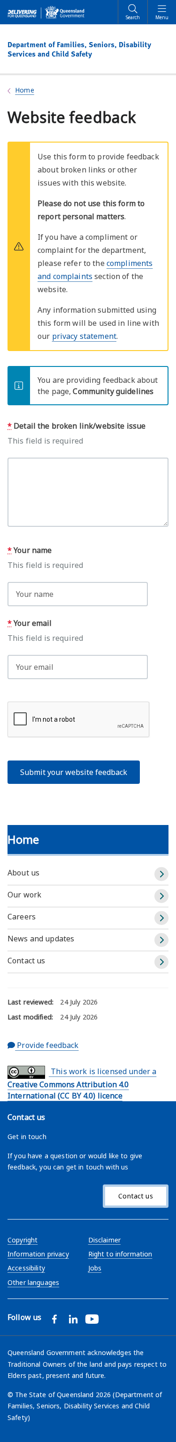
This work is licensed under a (82, 1083)
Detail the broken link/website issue (76, 426)
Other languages (33, 1282)
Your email (30, 623)
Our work (24, 895)
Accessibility (26, 1267)
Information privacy (38, 1253)
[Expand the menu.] (161, 874)
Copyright (23, 1239)
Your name (30, 550)
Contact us (26, 960)
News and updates (41, 938)
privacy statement (84, 336)
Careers (22, 916)
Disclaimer (104, 1239)
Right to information (120, 1253)
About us (23, 873)
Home (24, 90)
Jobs (95, 1267)
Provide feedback (46, 1045)
